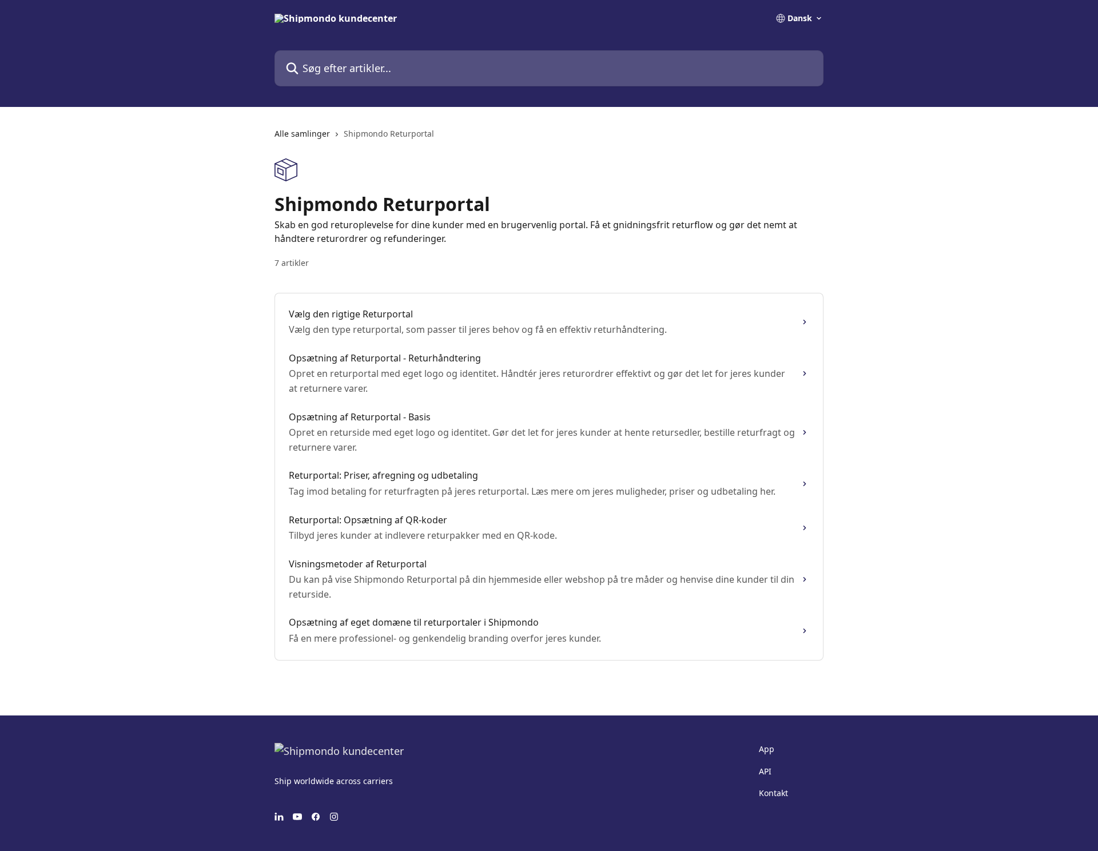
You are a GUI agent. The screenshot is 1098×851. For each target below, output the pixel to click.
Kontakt (773, 793)
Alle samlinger (302, 133)
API (765, 771)
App (766, 748)
